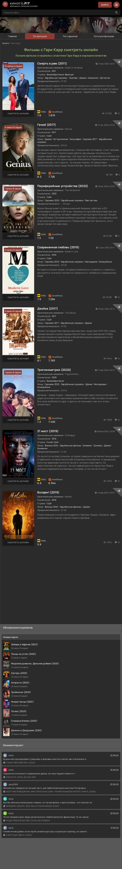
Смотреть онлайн (18, 113)
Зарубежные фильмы (70, 445)
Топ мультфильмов (104, 36)
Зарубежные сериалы (56, 77)
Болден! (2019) (48, 492)
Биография (75, 139)
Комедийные (105, 261)
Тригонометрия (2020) (54, 370)
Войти (104, 5)
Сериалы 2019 (52, 261)
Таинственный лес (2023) (20, 762)
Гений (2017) (46, 125)
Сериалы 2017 (90, 139)
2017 (54, 132)
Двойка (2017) (47, 308)
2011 (54, 71)
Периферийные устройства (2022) (62, 186)
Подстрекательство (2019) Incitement (28, 820)
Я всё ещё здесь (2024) (19, 835)
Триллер (73, 77)
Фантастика (91, 200)
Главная (12, 36)
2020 (54, 377)
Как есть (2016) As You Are (21, 777)
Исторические (60, 139)
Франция (69, 74)
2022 (54, 193)
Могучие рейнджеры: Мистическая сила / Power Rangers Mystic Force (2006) (51, 791)
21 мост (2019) (47, 431)
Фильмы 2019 (51, 445)
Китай (50, 442)
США (49, 135)
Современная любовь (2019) (58, 247)
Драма (82, 77)
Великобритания (55, 74)
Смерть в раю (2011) (52, 63)
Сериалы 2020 (52, 384)
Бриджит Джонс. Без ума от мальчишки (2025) (32, 806)
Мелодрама (91, 261)
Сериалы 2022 (52, 200)
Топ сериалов (70, 36)
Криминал (93, 77)
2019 (54, 254)
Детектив (105, 77)
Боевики (87, 445)
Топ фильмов (40, 36)
